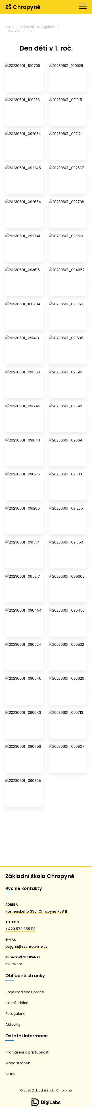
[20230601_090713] (68, 724)
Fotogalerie (15, 1013)
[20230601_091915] (68, 111)
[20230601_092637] (68, 179)
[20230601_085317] (24, 588)
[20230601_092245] (24, 179)
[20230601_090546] (24, 690)
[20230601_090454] (24, 622)
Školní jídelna (16, 1002)
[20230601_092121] (68, 145)
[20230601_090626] (68, 690)
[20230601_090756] (24, 758)
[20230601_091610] (68, 384)
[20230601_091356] (68, 316)
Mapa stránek (17, 1063)
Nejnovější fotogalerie (37, 26)
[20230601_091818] (68, 418)
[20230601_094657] (68, 281)
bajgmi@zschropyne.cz (26, 946)
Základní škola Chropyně (39, 876)
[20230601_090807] (68, 758)
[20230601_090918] (24, 486)
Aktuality (13, 1024)
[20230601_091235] (68, 520)
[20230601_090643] (24, 724)
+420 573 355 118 (20, 929)
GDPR (10, 1073)
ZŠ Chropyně (22, 7)
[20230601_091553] (24, 384)
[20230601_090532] (68, 656)
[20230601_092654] (24, 213)
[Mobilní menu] (83, 6)
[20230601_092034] (24, 145)
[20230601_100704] (24, 316)
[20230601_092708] (68, 213)
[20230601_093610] (68, 247)
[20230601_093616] (24, 281)
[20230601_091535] (68, 349)
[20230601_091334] (24, 554)
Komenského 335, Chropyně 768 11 (36, 911)
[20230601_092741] (24, 247)
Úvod (9, 26)
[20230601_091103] (68, 486)
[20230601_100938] (24, 111)
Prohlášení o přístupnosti (27, 1052)
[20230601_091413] (24, 349)
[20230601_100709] (24, 77)
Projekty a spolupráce (24, 992)
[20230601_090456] (68, 622)
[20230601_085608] (68, 588)
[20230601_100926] (68, 77)
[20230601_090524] (24, 656)
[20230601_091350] (68, 554)
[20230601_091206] (24, 520)
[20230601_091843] (24, 452)
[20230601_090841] (68, 452)
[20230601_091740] (24, 418)
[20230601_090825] (24, 792)
